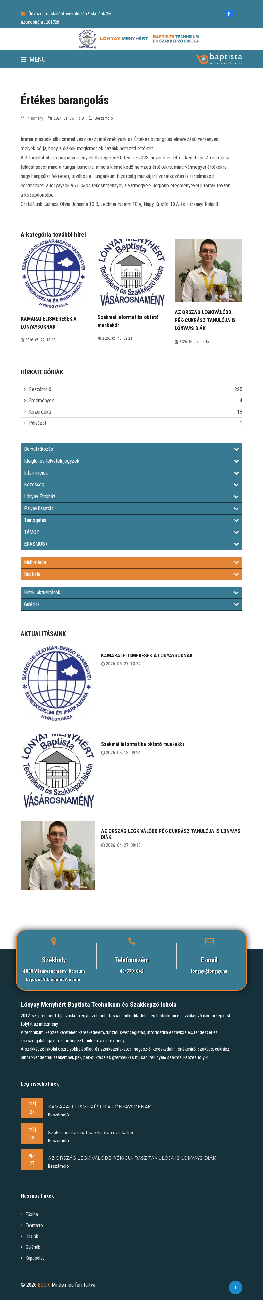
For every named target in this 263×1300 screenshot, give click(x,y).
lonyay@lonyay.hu (209, 971)
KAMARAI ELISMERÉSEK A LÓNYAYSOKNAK (147, 656)
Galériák (32, 604)
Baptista (32, 574)
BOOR (43, 1285)
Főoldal (32, 1214)
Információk (36, 473)
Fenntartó (34, 1225)
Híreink (32, 1236)
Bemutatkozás (38, 449)
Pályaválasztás (39, 508)
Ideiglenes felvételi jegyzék (51, 461)
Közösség (34, 485)
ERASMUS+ (35, 544)
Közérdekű (40, 412)
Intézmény (35, 118)
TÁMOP (31, 532)
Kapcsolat (35, 1258)
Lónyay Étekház (39, 496)
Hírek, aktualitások (42, 592)
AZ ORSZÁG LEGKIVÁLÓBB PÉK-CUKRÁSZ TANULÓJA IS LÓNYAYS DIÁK (170, 834)
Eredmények (41, 401)
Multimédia (35, 562)
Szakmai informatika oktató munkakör (143, 744)
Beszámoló (40, 389)
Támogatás (35, 520)
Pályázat (37, 423)
